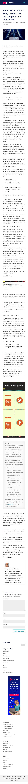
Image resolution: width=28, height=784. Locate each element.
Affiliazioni (5, 762)
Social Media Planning (7, 728)
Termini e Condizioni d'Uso (8, 764)
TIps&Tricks (5, 667)
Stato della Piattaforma (7, 672)
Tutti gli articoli (6, 651)
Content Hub (5, 730)
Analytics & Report (6, 732)
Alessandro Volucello (8, 22)
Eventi (4, 665)
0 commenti (5, 24)
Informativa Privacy (7, 766)
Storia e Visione (6, 758)
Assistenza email (6, 747)
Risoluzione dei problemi (8, 745)
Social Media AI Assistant (8, 726)
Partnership (5, 760)
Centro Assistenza (6, 743)
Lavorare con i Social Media (8, 660)
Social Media (5, 663)
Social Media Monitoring (8, 736)
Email (4, 619)
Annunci (4, 653)
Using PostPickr (6, 658)
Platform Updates (6, 655)
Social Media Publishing (7, 724)
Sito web (5, 624)
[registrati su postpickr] (14, 695)
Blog (19, 22)
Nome (4, 613)
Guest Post (22, 22)
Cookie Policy (5, 768)
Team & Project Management (8, 734)
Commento (6, 599)
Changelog (5, 749)
